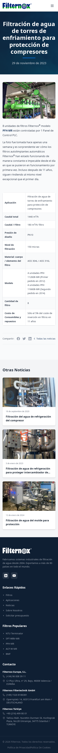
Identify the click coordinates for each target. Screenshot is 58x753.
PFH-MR (8, 130)
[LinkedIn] (6, 575)
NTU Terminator (14, 633)
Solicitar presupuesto (17, 615)
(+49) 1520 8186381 (16, 694)
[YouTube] (14, 575)
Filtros (9, 595)
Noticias (10, 605)
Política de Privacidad (18, 747)
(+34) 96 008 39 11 (16, 676)
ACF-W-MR (11, 648)
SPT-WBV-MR (12, 638)
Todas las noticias (45, 338)
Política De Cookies (40, 747)
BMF (8, 653)
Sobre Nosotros (14, 610)
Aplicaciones (12, 600)
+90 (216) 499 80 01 (16, 713)
